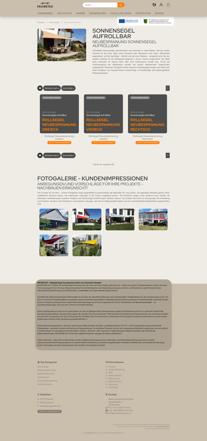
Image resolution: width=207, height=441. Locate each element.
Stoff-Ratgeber (47, 399)
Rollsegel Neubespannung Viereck (103, 137)
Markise (80, 13)
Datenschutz (113, 378)
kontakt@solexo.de (123, 413)
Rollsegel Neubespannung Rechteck (147, 137)
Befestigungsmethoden (50, 406)
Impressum (113, 384)
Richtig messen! (47, 402)
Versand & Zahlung (116, 369)
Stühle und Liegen (120, 13)
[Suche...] (120, 5)
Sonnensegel (45, 13)
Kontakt (111, 366)
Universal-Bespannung (47, 380)
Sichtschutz (64, 13)
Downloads (113, 387)
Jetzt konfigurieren (59, 142)
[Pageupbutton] (199, 436)
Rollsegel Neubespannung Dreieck (59, 137)
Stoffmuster (143, 13)
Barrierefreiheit (115, 381)
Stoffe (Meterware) (45, 373)
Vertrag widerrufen (49, 411)
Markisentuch (43, 377)
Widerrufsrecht (115, 375)
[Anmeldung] (161, 5)
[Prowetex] (46, 5)
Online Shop (102, 433)
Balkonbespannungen (46, 370)
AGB (110, 372)
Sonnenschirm (97, 13)
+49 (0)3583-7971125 (121, 407)
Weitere (159, 13)
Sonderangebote (44, 384)
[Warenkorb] (168, 5)
